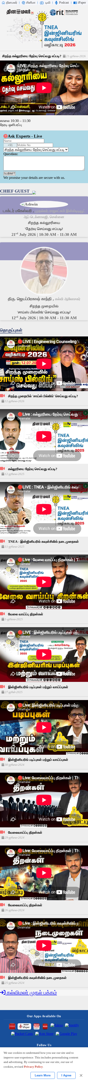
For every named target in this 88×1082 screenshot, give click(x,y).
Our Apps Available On (44, 1016)
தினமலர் (11, 2)
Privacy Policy (33, 1066)
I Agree (66, 1075)
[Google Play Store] (66, 1035)
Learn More (43, 1075)
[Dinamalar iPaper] (24, 1026)
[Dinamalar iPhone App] (45, 1026)
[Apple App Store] (44, 1035)
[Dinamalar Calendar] (36, 1026)
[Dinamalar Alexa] (57, 1026)
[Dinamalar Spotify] (72, 1026)
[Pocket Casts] (22, 1035)
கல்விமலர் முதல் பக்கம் (31, 992)
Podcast (64, 2)
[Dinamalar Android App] (12, 1026)
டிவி (47, 2)
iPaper (82, 2)
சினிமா (30, 2)
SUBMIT (9, 173)
